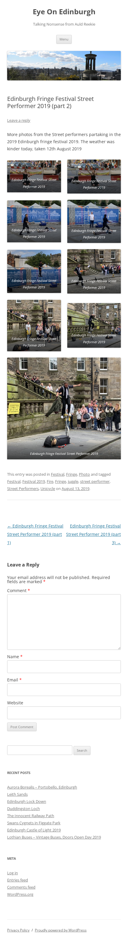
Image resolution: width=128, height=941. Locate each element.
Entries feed (17, 880)
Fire (50, 481)
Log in (12, 873)
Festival (57, 474)
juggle (73, 481)
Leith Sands (17, 794)
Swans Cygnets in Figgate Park (33, 822)
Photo (84, 474)
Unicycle (47, 488)
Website (15, 703)
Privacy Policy (18, 930)
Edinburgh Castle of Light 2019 (34, 830)
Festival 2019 (33, 481)
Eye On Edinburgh (64, 11)
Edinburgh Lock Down (26, 801)
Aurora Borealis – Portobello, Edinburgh (42, 787)
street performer (95, 481)
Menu (64, 39)
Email (14, 680)
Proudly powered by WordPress (61, 930)
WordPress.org (20, 894)
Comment (18, 590)
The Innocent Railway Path (30, 815)
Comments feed (21, 887)
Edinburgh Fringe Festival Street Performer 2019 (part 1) (35, 534)
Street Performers (23, 488)
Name (15, 656)
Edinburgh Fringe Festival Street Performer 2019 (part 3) (93, 534)
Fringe (71, 474)
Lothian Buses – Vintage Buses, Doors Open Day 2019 (54, 837)
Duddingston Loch (23, 808)
